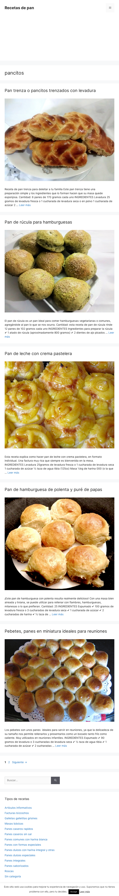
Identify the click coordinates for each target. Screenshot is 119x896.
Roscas (9, 871)
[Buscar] (55, 780)
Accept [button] (73, 891)
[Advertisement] (59, 39)
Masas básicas (14, 823)
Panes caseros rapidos (19, 828)
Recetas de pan (19, 7)
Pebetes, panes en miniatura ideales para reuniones (56, 631)
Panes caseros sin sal (18, 834)
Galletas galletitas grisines (21, 818)
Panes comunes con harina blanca (26, 839)
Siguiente (19, 762)
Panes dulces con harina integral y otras (30, 850)
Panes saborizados (17, 865)
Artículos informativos (18, 807)
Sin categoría (13, 876)
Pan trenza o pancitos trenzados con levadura (50, 90)
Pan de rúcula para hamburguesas (38, 222)
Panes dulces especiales (20, 855)
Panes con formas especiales (23, 844)
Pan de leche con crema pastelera (38, 353)
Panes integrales (15, 860)
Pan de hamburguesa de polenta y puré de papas (53, 489)
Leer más (25, 205)
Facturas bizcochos (17, 813)
